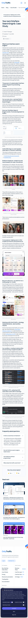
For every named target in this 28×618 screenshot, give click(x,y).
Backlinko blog (7, 157)
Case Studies (13, 7)
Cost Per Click (19, 574)
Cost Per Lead (19, 572)
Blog (7, 7)
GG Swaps (19, 577)
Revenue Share (20, 568)
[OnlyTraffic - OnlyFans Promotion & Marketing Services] (6, 3)
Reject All (14, 614)
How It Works (5, 572)
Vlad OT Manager (8, 31)
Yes (10, 473)
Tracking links (5, 579)
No (18, 473)
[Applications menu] (21, 3)
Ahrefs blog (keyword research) (11, 156)
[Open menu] (25, 2)
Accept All (14, 608)
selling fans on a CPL (10, 334)
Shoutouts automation (7, 577)
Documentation (5, 581)
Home (2, 7)
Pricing (3, 574)
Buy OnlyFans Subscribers (5, 568)
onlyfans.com (5, 52)
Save (14, 611)
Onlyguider (16, 62)
